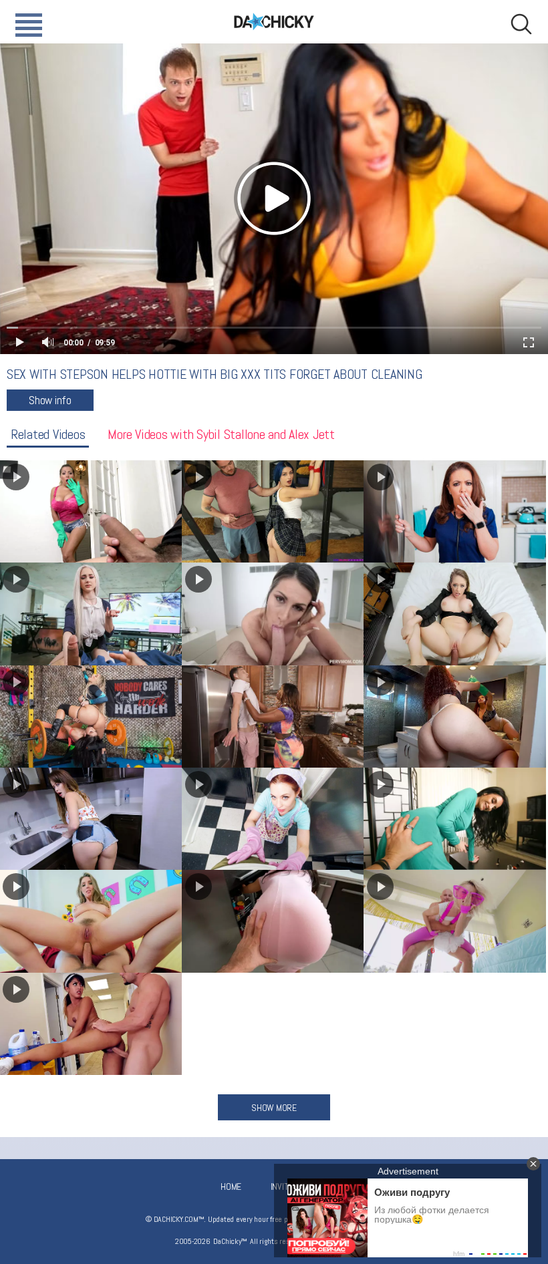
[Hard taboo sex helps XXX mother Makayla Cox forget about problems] (273, 614)
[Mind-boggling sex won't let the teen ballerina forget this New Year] (455, 921)
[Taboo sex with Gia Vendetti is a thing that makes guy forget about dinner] (273, 921)
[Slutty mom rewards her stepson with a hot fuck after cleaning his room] (273, 819)
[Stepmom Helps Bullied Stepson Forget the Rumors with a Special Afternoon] (455, 511)
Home (231, 1186)
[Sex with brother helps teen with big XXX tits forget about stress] (273, 511)
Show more (274, 1108)
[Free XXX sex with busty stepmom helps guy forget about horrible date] (455, 614)
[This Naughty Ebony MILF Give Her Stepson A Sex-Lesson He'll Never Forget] (273, 716)
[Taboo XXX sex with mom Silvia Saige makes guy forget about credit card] (455, 819)
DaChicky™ (274, 21)
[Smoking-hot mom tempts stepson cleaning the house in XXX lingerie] (455, 716)
